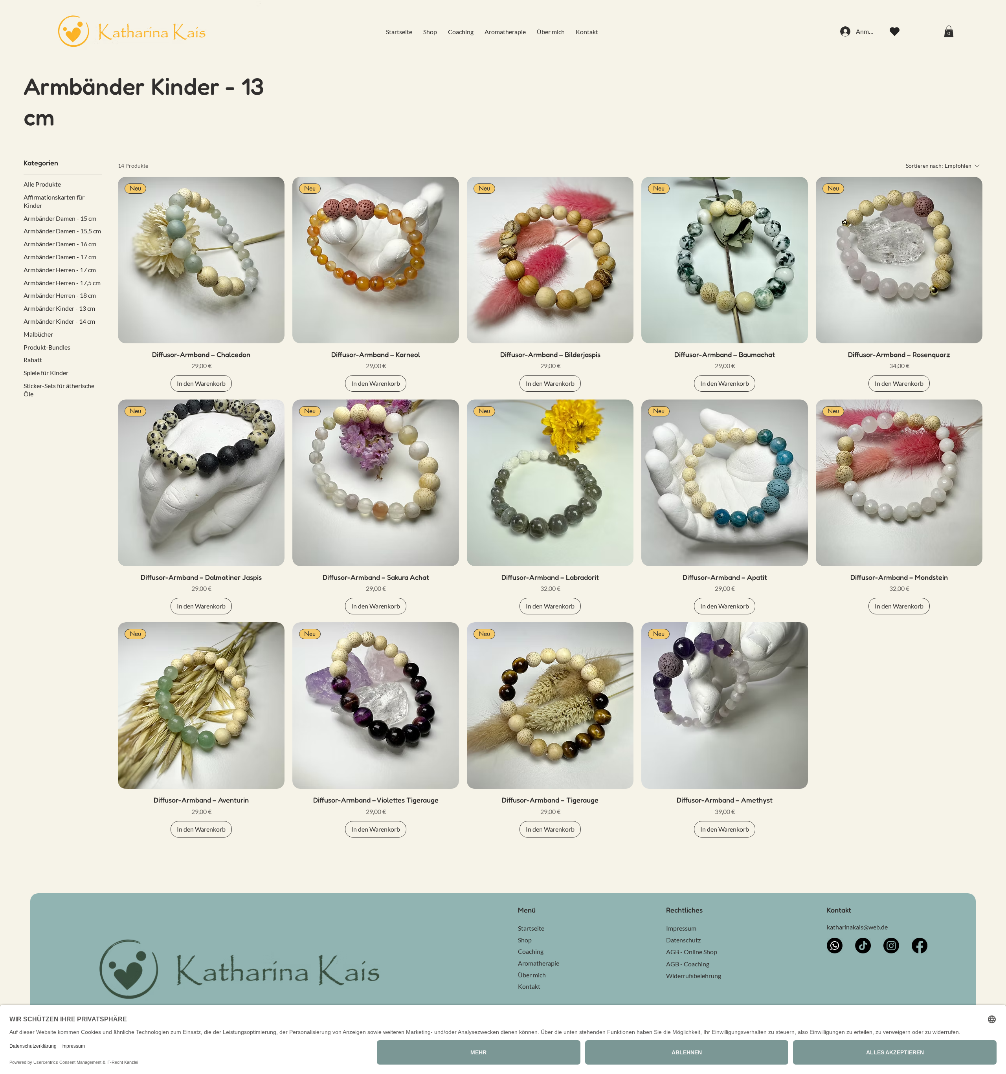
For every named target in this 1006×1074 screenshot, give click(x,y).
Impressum (681, 928)
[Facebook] (919, 945)
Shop (525, 940)
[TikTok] (863, 945)
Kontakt (529, 986)
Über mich (532, 975)
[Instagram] (891, 945)
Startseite (531, 928)
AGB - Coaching (687, 964)
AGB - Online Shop (691, 951)
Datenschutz (683, 940)
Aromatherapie (538, 963)
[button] (949, 31)
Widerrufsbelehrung (693, 975)
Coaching (530, 951)
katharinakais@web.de (857, 927)
